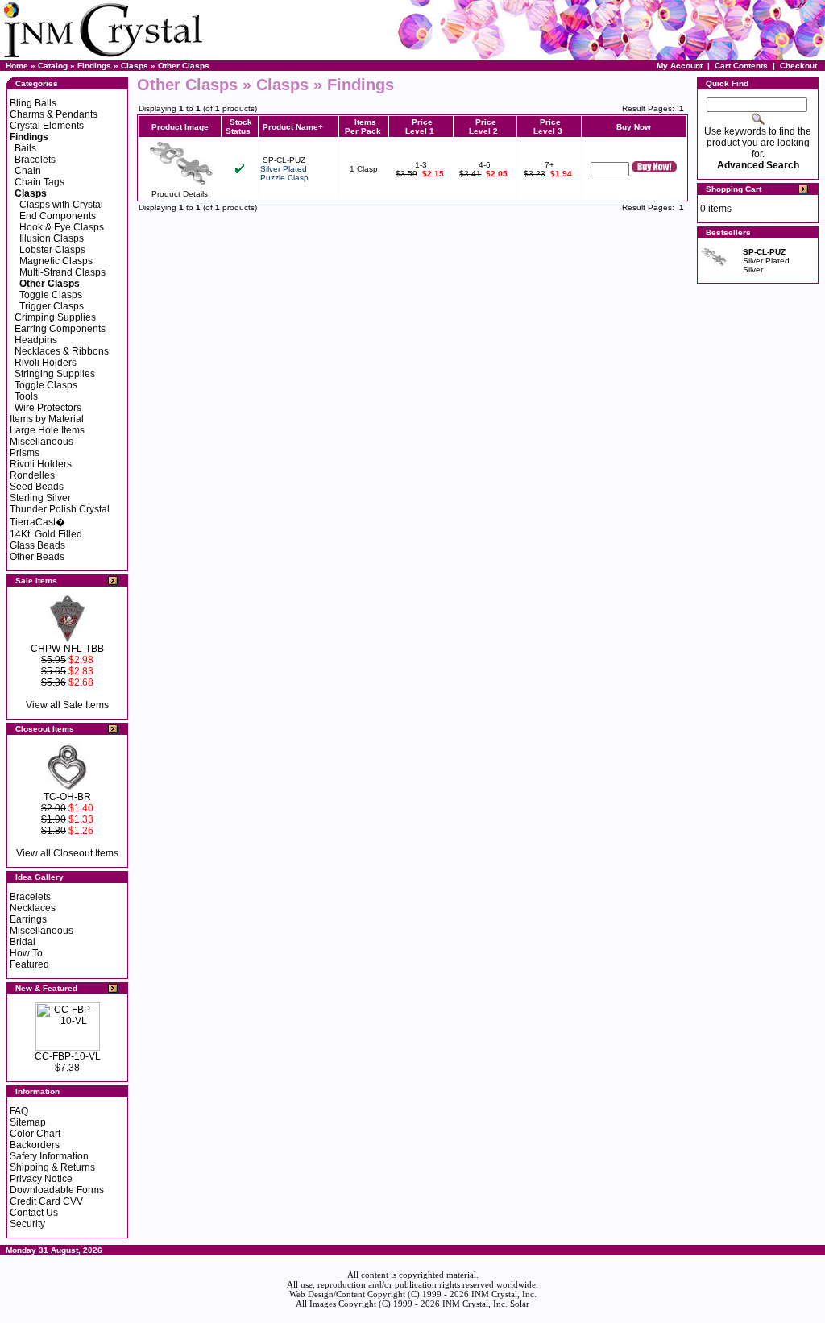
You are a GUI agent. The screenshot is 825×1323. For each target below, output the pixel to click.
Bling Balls (33, 103)
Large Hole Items (47, 430)
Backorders (35, 1145)
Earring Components (60, 328)
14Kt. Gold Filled (46, 534)
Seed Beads (37, 486)
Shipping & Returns (52, 1167)
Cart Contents (741, 65)
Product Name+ (293, 126)
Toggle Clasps (50, 295)
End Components (57, 216)
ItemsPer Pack (363, 126)
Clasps (134, 65)
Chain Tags (39, 182)
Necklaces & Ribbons (62, 351)
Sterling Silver (40, 498)
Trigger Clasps (51, 306)
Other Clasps (183, 65)
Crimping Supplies (55, 317)
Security (27, 1224)
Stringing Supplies (55, 373)
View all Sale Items (67, 705)
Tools (26, 396)
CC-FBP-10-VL (68, 1056)
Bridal (22, 942)
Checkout (798, 65)
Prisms (24, 452)
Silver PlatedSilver (766, 260)
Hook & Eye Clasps (61, 227)
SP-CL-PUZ (284, 160)
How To (26, 953)
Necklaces (33, 908)
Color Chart (35, 1133)
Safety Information (49, 1156)
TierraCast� (37, 522)
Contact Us (34, 1212)
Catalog (53, 65)
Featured (29, 964)
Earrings (28, 919)
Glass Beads (37, 545)
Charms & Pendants (53, 114)
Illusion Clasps (51, 238)
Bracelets (35, 159)
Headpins (36, 340)
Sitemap (28, 1122)
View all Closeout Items (67, 853)
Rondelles (32, 475)
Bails (25, 148)
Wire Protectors (48, 407)
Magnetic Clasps (56, 261)
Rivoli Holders (46, 362)
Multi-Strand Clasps (62, 272)
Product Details (179, 193)
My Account (680, 65)
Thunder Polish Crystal (60, 509)
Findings (94, 65)
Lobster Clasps (52, 249)
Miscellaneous (41, 441)
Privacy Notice (41, 1178)
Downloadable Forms (57, 1190)
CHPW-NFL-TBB (67, 648)
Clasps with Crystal (61, 204)
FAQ (19, 1111)
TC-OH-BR (67, 797)
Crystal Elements (47, 125)
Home (17, 65)
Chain (28, 170)
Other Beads (37, 556)
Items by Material (47, 419)
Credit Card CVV (46, 1201)
